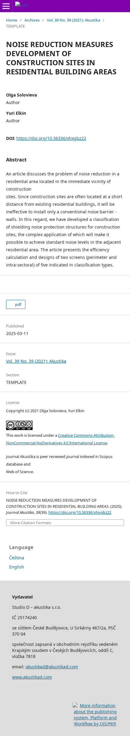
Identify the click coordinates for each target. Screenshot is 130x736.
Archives (32, 20)
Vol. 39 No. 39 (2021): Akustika (73, 20)
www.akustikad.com (32, 677)
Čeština (16, 558)
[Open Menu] (6, 6)
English (16, 567)
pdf (17, 304)
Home (11, 20)
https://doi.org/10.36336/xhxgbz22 (51, 138)
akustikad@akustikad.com (52, 667)
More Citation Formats (30, 523)
